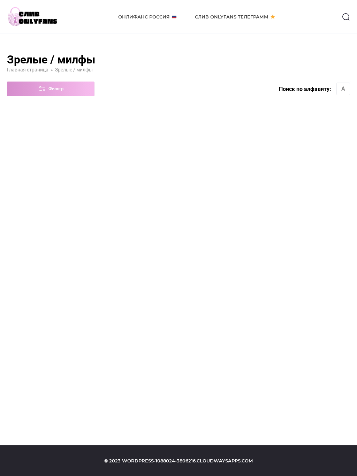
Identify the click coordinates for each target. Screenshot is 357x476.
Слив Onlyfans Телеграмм (231, 17)
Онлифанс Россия (144, 17)
